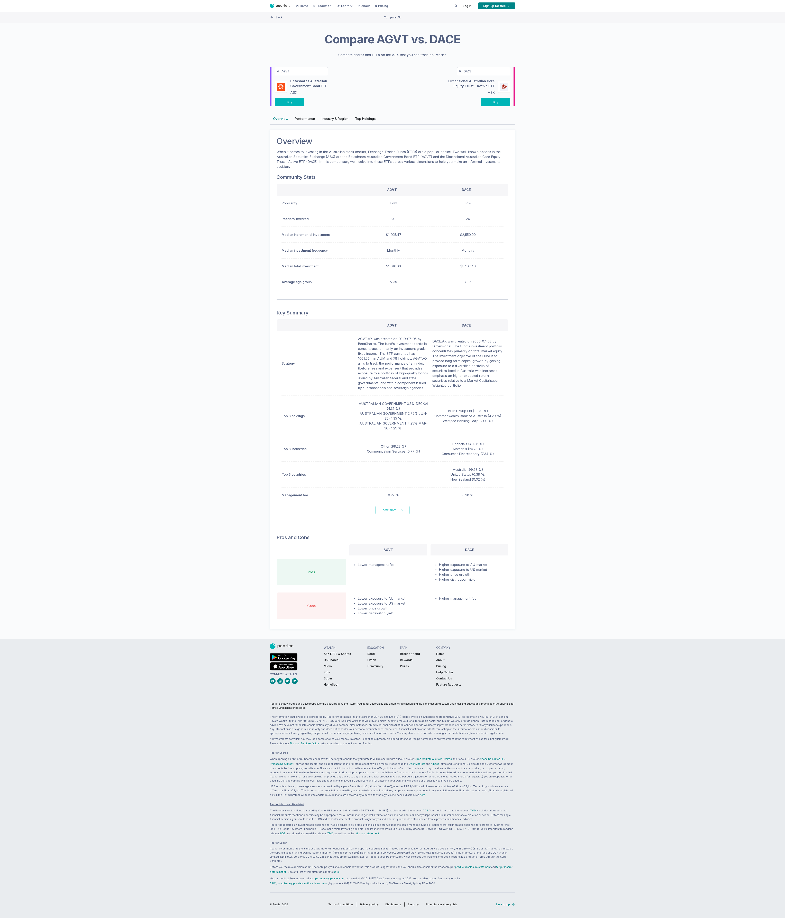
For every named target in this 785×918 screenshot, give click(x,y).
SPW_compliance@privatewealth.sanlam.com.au (299, 883)
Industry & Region (335, 119)
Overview (280, 119)
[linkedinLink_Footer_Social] (295, 681)
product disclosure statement (473, 866)
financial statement (367, 833)
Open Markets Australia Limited (433, 758)
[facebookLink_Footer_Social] (273, 681)
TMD (473, 810)
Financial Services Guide (304, 743)
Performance (305, 119)
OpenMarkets (417, 763)
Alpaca (435, 763)
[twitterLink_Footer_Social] (288, 681)
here (422, 794)
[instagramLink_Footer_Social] (281, 681)
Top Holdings (365, 119)
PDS (425, 810)
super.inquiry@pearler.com (328, 878)
